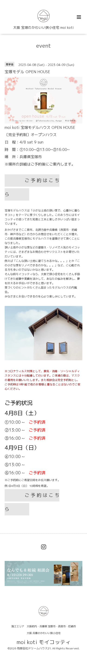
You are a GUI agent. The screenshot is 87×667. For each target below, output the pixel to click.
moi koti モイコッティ (43, 641)
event (43, 45)
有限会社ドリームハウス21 (34, 648)
